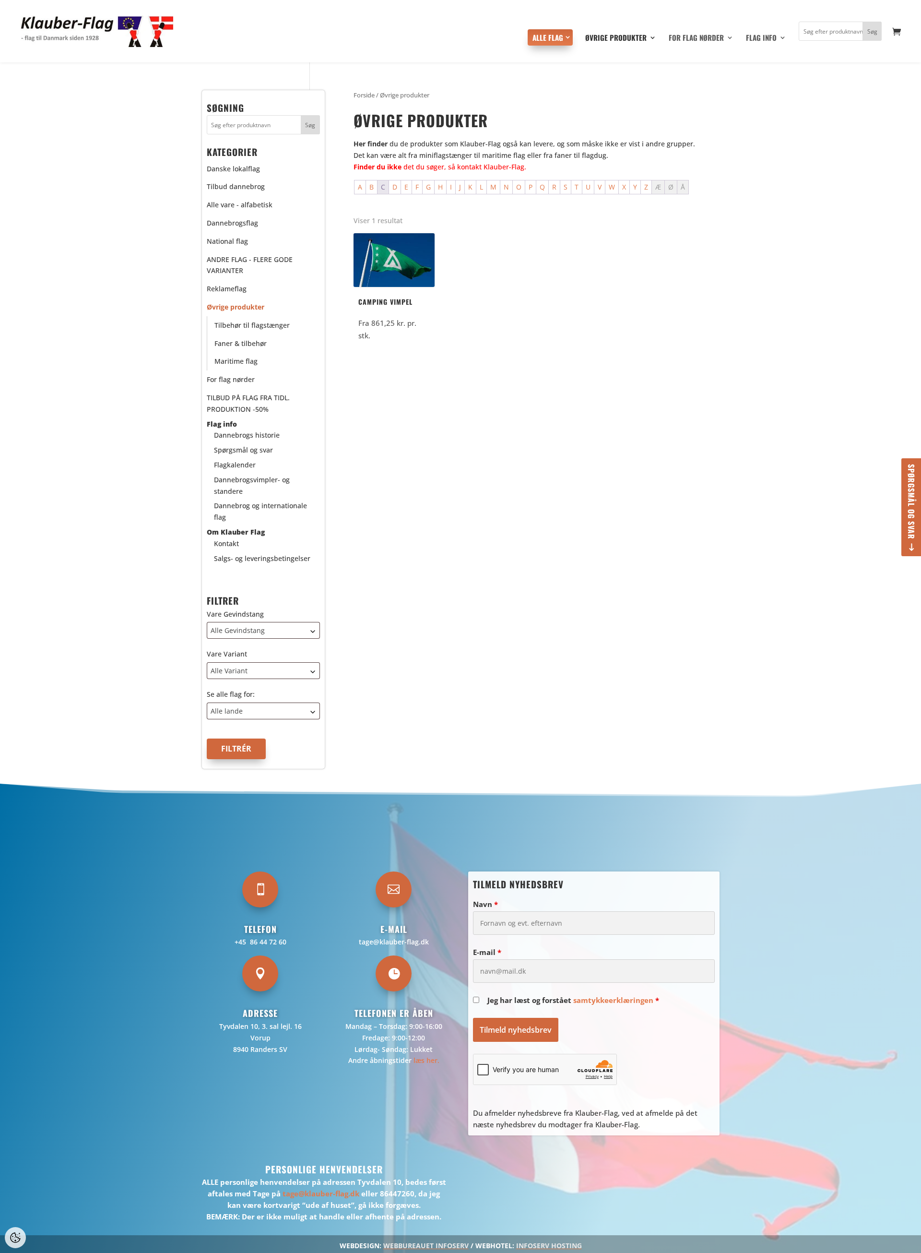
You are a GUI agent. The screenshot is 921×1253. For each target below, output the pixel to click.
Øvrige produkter (616, 38)
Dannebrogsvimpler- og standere (252, 485)
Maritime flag (236, 361)
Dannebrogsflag (232, 222)
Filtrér (236, 748)
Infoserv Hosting (549, 1245)
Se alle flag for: (231, 694)
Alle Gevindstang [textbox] (238, 630)
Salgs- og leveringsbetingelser (262, 558)
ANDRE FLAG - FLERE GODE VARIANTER (250, 265)
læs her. (426, 1060)
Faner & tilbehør (240, 343)
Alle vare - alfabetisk (239, 204)
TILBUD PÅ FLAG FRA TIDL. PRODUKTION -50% (248, 403)
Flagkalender (235, 464)
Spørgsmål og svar (911, 501)
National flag (227, 241)
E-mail (487, 952)
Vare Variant (227, 653)
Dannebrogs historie (247, 435)
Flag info (761, 38)
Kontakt (226, 543)
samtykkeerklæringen (613, 1000)
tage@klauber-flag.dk (394, 941)
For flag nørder (696, 38)
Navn (485, 904)
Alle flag (547, 37)
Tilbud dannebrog (236, 186)
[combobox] (263, 630)
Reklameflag (227, 288)
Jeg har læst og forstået (573, 1000)
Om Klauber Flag (236, 532)
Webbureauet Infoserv (426, 1245)
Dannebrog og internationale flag (260, 511)
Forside (364, 95)
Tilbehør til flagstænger (252, 325)
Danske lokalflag (233, 168)
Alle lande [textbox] (227, 711)
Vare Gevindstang (235, 614)
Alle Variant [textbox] (229, 670)
